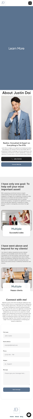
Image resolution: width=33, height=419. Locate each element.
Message (5, 369)
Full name (5, 332)
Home (12, 416)
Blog (21, 416)
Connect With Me (16, 164)
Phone (5, 351)
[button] (30, 3)
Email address (7, 341)
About (17, 416)
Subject (5, 360)
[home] (3, 3)
